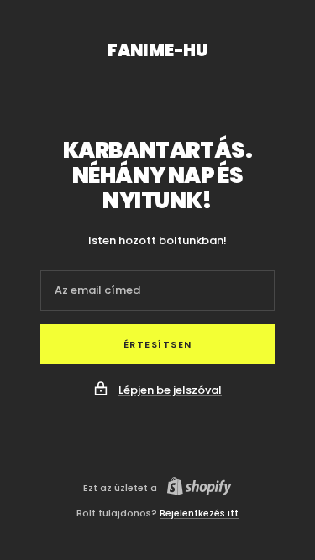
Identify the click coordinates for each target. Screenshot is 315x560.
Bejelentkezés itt (199, 513)
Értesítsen (157, 344)
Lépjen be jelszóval (170, 390)
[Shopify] (194, 488)
